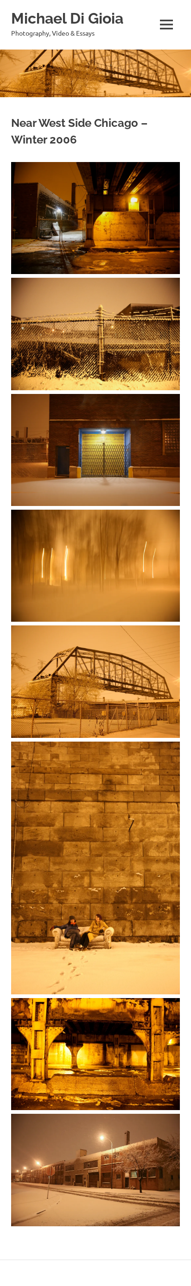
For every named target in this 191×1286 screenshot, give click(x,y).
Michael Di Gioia (67, 18)
